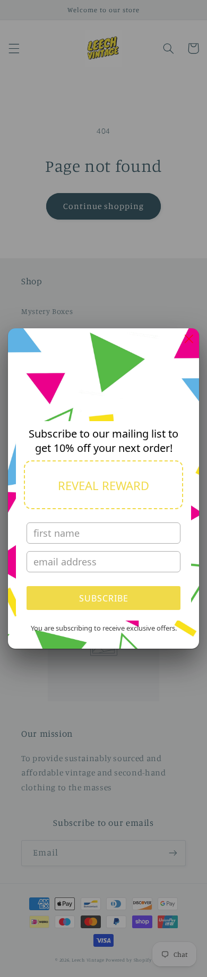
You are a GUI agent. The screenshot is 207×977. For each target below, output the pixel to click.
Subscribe (103, 598)
